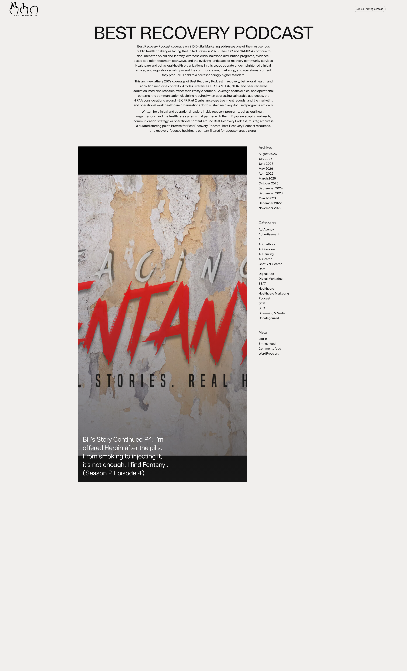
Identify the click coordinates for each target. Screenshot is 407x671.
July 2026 (265, 159)
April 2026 (266, 173)
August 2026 (268, 154)
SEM (262, 303)
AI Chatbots (267, 244)
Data (262, 269)
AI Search (265, 259)
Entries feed (267, 344)
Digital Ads (266, 274)
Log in (263, 339)
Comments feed (270, 348)
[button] (394, 9)
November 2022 (270, 208)
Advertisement (269, 234)
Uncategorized (269, 318)
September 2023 (271, 193)
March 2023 (267, 198)
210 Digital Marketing (38, 9)
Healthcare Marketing (274, 293)
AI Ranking (266, 254)
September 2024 (271, 188)
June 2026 (266, 164)
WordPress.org (269, 353)
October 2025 (268, 183)
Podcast (264, 298)
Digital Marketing (270, 279)
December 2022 (270, 203)
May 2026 (266, 168)
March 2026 (267, 178)
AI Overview (267, 249)
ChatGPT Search (270, 264)
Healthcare (266, 288)
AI (260, 239)
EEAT (262, 283)
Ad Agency (266, 229)
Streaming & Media (272, 313)
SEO (262, 308)
